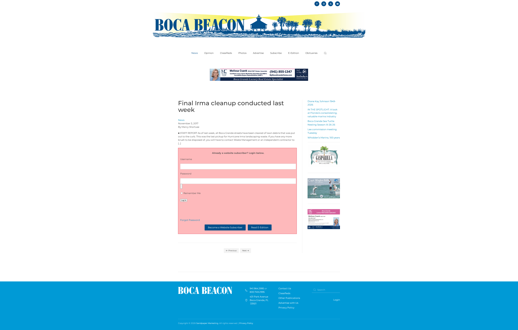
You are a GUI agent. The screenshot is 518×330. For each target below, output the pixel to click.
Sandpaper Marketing (207, 323)
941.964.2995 (257, 288)
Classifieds (226, 53)
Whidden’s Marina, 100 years (324, 137)
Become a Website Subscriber (225, 227)
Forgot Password (190, 220)
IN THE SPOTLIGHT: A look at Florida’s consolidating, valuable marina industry (322, 113)
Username (186, 159)
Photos (242, 53)
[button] (325, 53)
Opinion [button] (209, 53)
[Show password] (181, 186)
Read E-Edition (259, 227)
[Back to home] (259, 24)
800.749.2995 (257, 292)
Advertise (258, 53)
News (181, 120)
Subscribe (276, 53)
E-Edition (293, 53)
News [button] (194, 53)
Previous (232, 250)
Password (185, 173)
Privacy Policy (286, 307)
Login (336, 299)
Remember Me (192, 193)
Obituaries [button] (311, 53)
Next (244, 250)
